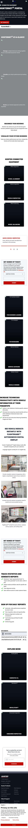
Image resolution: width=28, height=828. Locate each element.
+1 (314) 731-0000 (5, 783)
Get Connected (5, 22)
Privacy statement (5, 820)
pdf (23, 637)
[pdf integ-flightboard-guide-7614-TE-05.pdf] (25, 639)
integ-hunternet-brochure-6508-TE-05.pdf (12, 637)
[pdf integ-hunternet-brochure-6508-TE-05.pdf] (25, 637)
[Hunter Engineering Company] (14, 2)
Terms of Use (16, 820)
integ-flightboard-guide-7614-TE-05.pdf (11, 639)
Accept (14, 824)
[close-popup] (26, 805)
